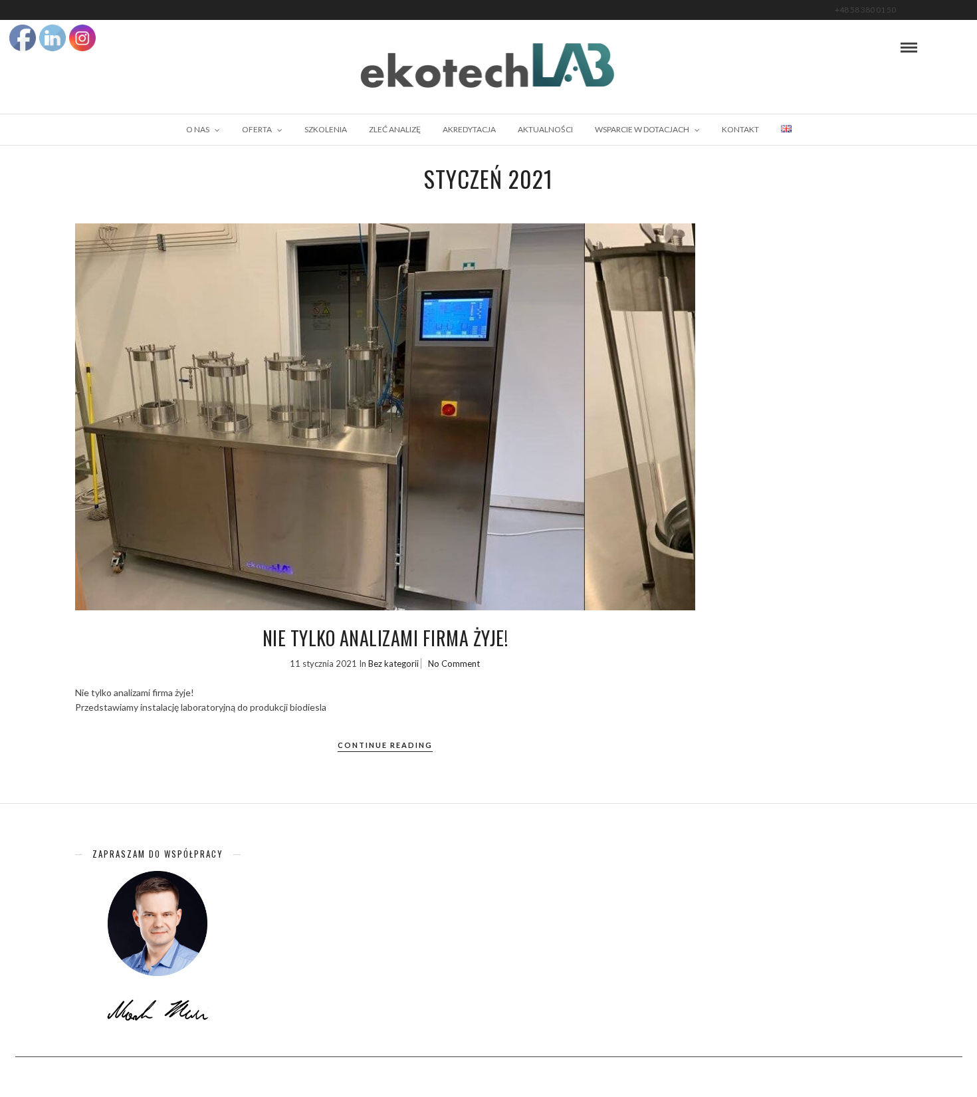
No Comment (454, 663)
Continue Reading (385, 745)
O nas (197, 129)
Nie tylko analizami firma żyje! (385, 638)
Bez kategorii (393, 663)
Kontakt (740, 129)
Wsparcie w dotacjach (642, 129)
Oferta (257, 129)
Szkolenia (325, 129)
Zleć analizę (395, 129)
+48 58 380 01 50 (865, 10)
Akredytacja (469, 129)
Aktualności (545, 129)
